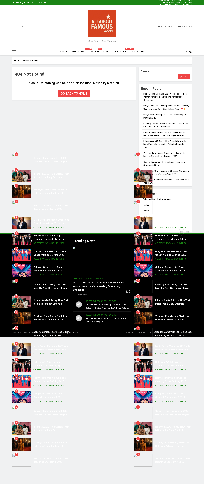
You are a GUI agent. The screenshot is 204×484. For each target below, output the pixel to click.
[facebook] (13, 26)
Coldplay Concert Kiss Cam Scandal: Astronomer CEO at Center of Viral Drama (179, 2)
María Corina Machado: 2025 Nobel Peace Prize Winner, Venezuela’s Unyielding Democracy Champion (179, 5)
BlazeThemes (75, 332)
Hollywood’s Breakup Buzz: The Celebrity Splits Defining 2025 (177, 9)
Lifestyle (122, 50)
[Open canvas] (14, 51)
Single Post (80, 50)
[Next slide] (190, 2)
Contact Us (137, 51)
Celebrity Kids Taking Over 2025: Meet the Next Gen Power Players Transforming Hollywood (50, 146)
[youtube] (23, 26)
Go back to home (74, 93)
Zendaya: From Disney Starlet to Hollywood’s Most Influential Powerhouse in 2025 (50, 177)
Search (145, 71)
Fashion (95, 50)
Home (64, 51)
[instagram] (16, 26)
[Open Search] (186, 51)
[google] (20, 26)
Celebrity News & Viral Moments (48, 212)
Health (107, 51)
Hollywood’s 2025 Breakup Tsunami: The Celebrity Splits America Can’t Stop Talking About (178, 7)
